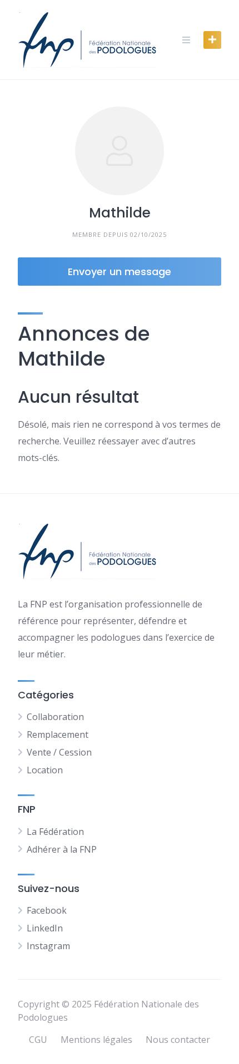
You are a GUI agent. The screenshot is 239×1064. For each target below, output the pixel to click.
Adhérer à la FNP (62, 849)
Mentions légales (96, 1039)
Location (45, 770)
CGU (38, 1039)
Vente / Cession (59, 752)
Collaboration (55, 717)
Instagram (48, 946)
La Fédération (55, 831)
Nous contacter (178, 1039)
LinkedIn (45, 928)
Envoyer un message (119, 271)
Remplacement (57, 734)
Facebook (47, 910)
